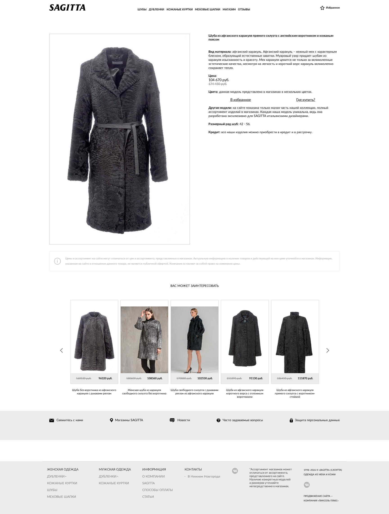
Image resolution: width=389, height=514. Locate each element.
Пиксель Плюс (328, 501)
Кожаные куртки (62, 483)
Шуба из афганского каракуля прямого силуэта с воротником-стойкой (295, 393)
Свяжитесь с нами (70, 420)
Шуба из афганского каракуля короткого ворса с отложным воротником (244, 393)
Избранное (333, 7)
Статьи (148, 496)
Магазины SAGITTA (129, 420)
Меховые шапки (61, 496)
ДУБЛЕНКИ (156, 9)
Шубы (52, 490)
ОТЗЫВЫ (244, 9)
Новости (183, 420)
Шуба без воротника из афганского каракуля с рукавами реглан (94, 392)
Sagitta (148, 483)
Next (327, 350)
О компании (153, 476)
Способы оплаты (157, 490)
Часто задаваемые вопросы (243, 420)
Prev (61, 350)
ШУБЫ (142, 9)
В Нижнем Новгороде (204, 476)
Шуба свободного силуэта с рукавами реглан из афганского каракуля (194, 392)
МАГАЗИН (229, 9)
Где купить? (305, 100)
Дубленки (56, 476)
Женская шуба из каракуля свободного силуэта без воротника (144, 392)
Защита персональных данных (317, 420)
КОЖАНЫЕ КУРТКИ (180, 9)
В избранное (240, 100)
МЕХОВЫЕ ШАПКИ (207, 9)
